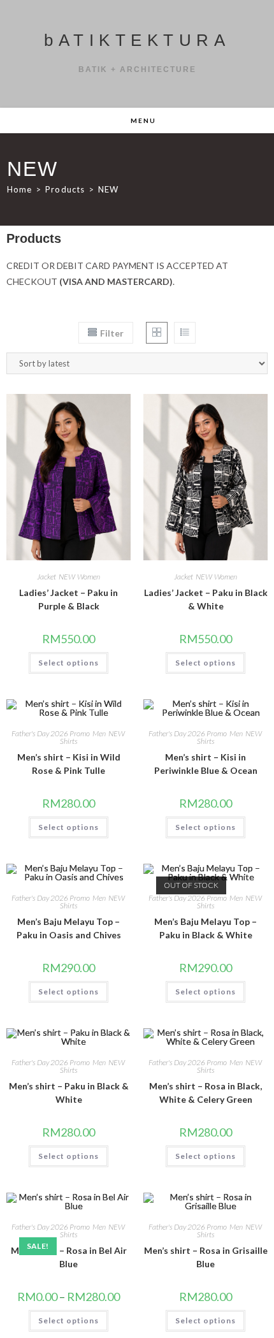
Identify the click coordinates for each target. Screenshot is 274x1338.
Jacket (46, 576)
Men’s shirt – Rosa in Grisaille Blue (206, 1257)
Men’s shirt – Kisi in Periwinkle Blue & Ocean (205, 764)
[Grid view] (157, 333)
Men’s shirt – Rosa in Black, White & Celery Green (205, 1092)
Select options (68, 662)
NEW (108, 189)
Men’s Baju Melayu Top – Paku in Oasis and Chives (69, 928)
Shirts (69, 741)
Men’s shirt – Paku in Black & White (69, 1092)
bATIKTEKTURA (137, 40)
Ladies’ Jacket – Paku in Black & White (206, 599)
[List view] (185, 333)
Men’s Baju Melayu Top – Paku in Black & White (205, 928)
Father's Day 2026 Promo (50, 733)
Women (88, 576)
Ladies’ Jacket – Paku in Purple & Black (68, 599)
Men (99, 733)
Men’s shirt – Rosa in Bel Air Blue (69, 1257)
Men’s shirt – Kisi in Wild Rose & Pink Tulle (68, 764)
